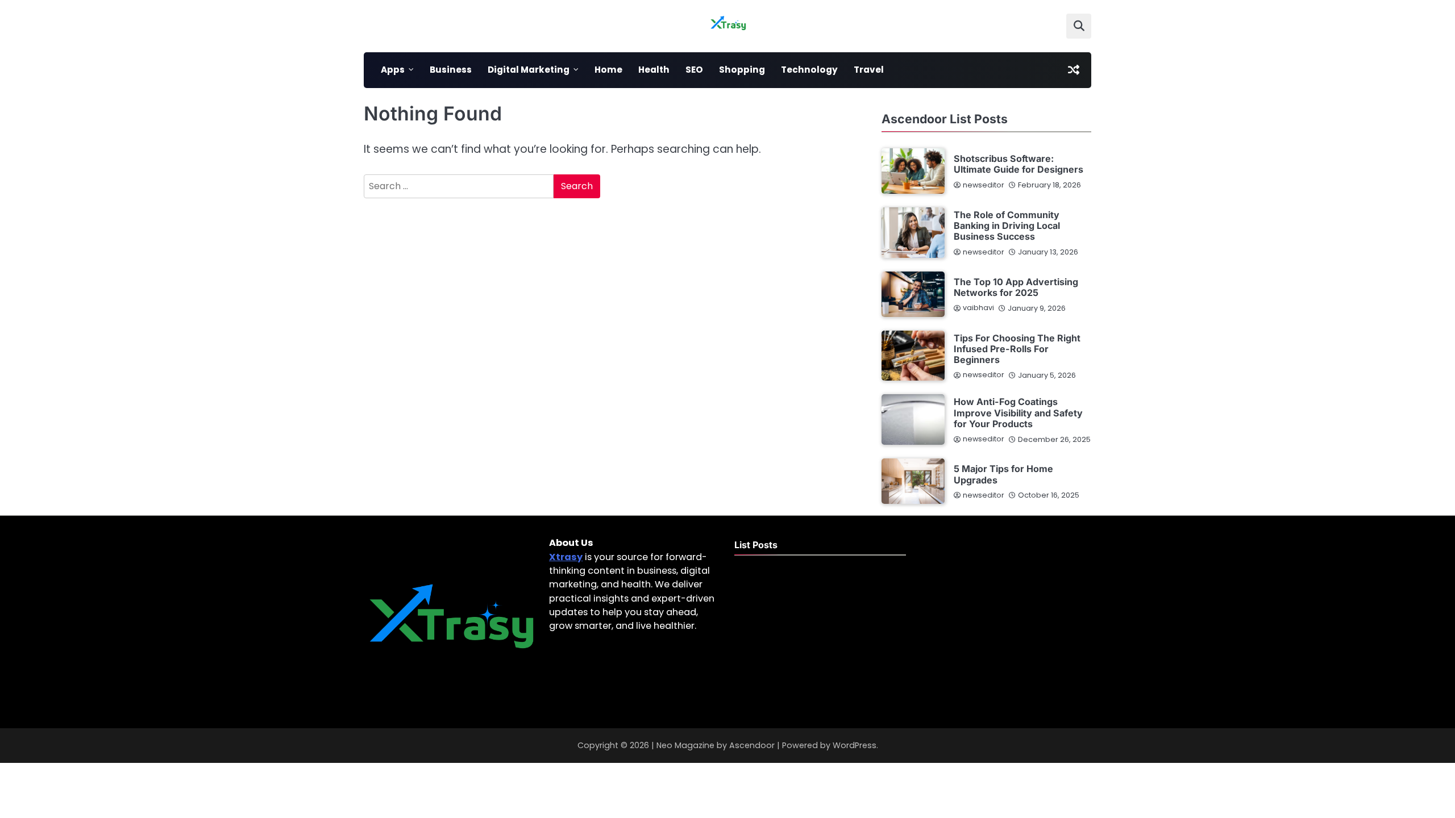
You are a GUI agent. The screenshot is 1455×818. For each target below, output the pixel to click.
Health (654, 70)
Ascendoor (752, 745)
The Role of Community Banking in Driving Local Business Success (1007, 226)
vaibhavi (978, 307)
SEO (694, 70)
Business (451, 70)
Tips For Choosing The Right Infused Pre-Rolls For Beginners (1017, 349)
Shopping (742, 70)
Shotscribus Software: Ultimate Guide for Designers (1018, 164)
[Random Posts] (1073, 69)
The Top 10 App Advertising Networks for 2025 (1016, 287)
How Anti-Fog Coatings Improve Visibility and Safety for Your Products (1018, 412)
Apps (393, 70)
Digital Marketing (528, 70)
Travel (869, 70)
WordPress (854, 745)
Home (608, 70)
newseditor (983, 185)
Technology (809, 70)
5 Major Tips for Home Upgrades (1003, 474)
